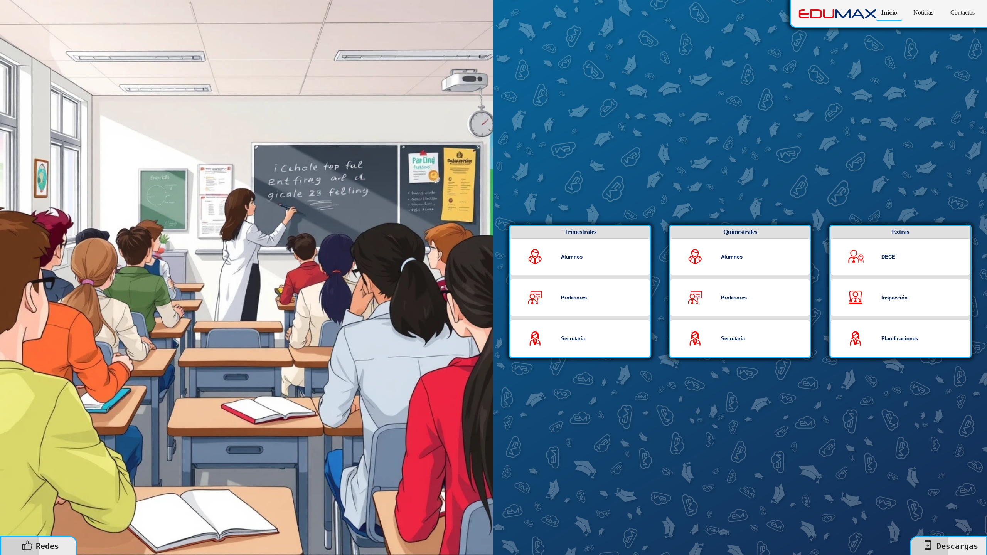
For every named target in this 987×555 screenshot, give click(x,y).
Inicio (889, 12)
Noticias (923, 12)
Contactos (962, 12)
